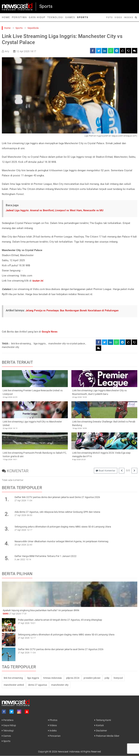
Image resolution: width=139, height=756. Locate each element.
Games (70, 17)
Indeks (128, 17)
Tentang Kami (103, 720)
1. (7, 499)
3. (7, 529)
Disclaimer (101, 730)
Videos (53, 725)
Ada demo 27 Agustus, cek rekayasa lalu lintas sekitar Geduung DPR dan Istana (57, 512)
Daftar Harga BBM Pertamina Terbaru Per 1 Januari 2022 (46, 556)
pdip (107, 678)
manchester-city (10, 347)
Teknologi (55, 17)
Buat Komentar (106, 470)
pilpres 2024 (72, 678)
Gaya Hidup (37, 17)
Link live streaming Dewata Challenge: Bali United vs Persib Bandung (103, 423)
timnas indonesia (52, 678)
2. (7, 514)
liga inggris (33, 678)
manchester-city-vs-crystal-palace (66, 343)
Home (6, 17)
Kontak (99, 725)
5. (7, 558)
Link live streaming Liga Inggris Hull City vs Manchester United (32, 423)
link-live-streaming (21, 343)
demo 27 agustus (37, 684)
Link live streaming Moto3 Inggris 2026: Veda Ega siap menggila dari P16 (101, 454)
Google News (49, 331)
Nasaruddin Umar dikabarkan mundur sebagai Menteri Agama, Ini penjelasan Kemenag (61, 541)
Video (118, 17)
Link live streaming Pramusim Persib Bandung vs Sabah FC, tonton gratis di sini (35, 454)
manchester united (14, 684)
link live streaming (13, 678)
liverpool (118, 678)
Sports (82, 17)
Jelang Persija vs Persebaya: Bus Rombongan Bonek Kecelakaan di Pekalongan (72, 310)
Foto (109, 17)
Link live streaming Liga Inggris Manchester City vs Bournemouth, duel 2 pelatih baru (99, 392)
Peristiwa (19, 17)
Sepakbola (33, 28)
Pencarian (55, 735)
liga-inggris (39, 343)
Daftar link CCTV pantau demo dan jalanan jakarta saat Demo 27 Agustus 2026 (57, 497)
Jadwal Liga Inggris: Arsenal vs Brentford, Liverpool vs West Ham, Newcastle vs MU (55, 210)
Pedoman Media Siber (107, 735)
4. (7, 543)
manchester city (59, 684)
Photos (53, 720)
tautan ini (37, 280)
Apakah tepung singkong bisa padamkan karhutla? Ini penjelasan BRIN (41, 610)
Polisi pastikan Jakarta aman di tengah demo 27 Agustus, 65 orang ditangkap (60, 619)
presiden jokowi (92, 678)
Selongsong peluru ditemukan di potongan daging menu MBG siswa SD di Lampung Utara (63, 526)
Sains (6, 614)
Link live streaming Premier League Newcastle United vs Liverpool (33, 392)
